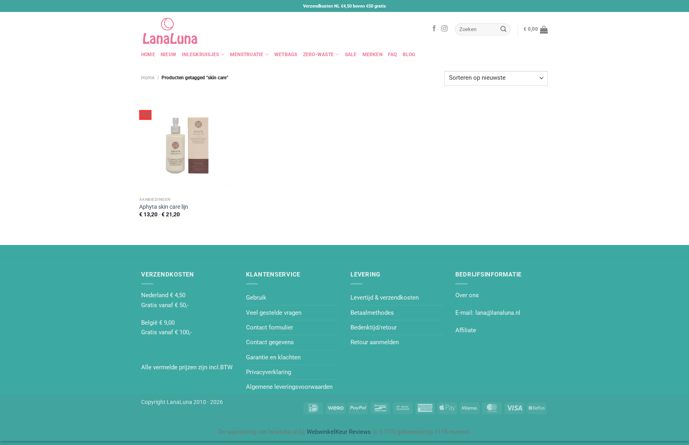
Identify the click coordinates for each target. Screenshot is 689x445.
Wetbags (285, 54)
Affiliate (465, 330)
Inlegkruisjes (200, 54)
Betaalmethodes (372, 312)
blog (409, 54)
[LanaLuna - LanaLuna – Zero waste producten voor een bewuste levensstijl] (181, 29)
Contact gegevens (270, 342)
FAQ (392, 54)
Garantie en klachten (273, 357)
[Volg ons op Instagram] (444, 28)
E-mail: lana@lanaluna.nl (487, 312)
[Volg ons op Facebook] (434, 28)
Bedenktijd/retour (373, 327)
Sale (351, 54)
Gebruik (256, 297)
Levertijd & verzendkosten (384, 297)
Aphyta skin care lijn (163, 207)
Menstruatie (247, 54)
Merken (372, 54)
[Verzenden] (503, 29)
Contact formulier (269, 327)
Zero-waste (318, 54)
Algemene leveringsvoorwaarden (289, 386)
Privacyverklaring (268, 372)
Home (148, 54)
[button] (536, 29)
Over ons (467, 295)
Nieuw (168, 54)
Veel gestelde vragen (273, 312)
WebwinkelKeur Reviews (339, 431)
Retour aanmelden (374, 342)
